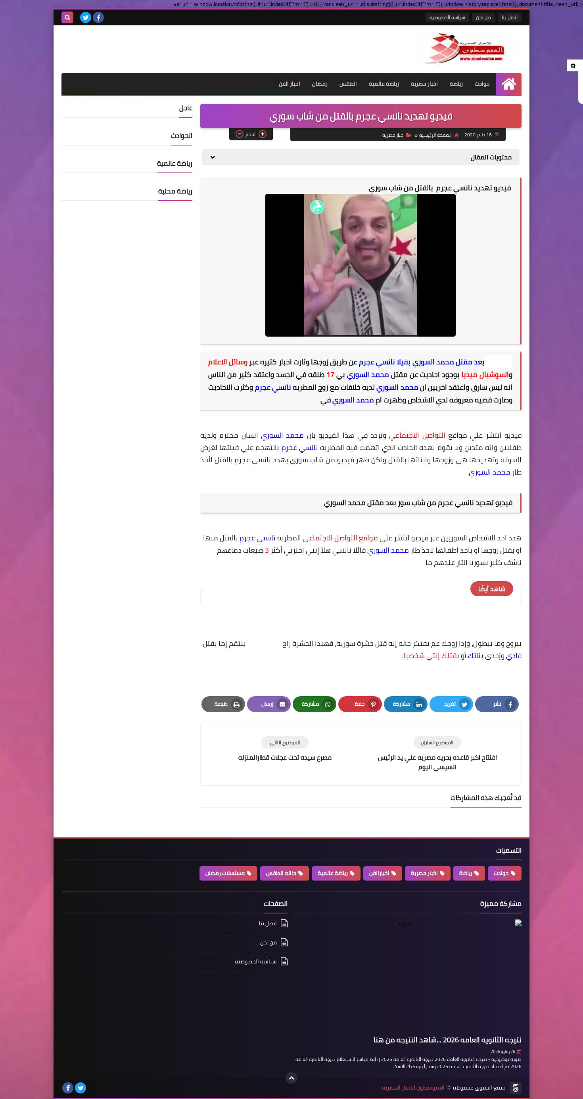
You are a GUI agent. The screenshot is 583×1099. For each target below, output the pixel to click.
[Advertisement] (154, 45)
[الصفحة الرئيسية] (509, 84)
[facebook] (98, 17)
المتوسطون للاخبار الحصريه (413, 1088)
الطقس (348, 83)
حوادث (482, 83)
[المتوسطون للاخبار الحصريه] (464, 49)
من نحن (483, 17)
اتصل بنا (510, 17)
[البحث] (67, 17)
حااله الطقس (281, 873)
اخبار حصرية (424, 83)
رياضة (456, 83)
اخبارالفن (379, 873)
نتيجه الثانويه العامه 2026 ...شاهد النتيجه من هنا (448, 1039)
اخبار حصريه (393, 135)
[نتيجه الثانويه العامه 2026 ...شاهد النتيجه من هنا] (408, 975)
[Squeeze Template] (516, 1088)
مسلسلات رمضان (225, 873)
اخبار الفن (289, 83)
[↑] (291, 1078)
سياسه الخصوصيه (447, 17)
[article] (285, 749)
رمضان (320, 83)
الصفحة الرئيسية (435, 135)
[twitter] (85, 17)
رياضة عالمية (384, 83)
